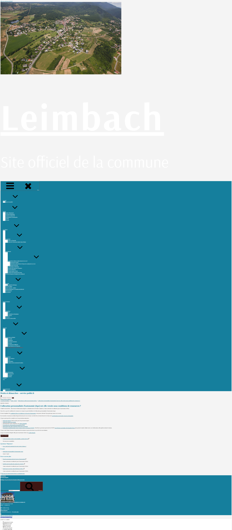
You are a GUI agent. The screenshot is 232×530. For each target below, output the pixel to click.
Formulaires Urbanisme (13, 314)
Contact (5, 378)
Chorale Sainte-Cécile (13, 271)
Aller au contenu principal (6, 1)
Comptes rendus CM (10, 215)
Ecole (9, 359)
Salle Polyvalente (9, 372)
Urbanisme (7, 311)
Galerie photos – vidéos (10, 287)
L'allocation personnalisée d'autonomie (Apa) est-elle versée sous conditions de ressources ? (59, 400)
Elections (10, 343)
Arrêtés (7, 218)
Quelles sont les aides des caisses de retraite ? (13, 463)
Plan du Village (8, 286)
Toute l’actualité (9, 201)
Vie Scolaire (8, 357)
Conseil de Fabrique (12, 284)
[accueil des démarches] (1, 396)
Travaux (7, 220)
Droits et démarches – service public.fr (14, 347)
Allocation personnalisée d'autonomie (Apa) (13, 451)
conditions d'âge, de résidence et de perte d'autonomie (23, 413)
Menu (38, 190)
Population (10, 340)
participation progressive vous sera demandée (62, 415)
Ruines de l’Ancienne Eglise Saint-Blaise (17, 242)
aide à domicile (23, 423)
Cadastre (10, 315)
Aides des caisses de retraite (9, 422)
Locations (10, 375)
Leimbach (82, 116)
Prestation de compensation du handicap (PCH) (14, 425)
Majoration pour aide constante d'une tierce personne (15, 426)
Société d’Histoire (12, 269)
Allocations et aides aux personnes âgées (27, 400)
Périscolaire (10, 361)
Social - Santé (14, 400)
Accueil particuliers (5, 400)
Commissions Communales (11, 217)
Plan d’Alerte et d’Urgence (14, 346)
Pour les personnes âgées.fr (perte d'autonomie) (14, 459)
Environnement (6, 389)
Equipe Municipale (9, 212)
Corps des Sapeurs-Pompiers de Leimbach (15, 274)
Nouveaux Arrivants (12, 341)
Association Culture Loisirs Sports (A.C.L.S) (17, 260)
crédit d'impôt (32, 432)
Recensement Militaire (13, 344)
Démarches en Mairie (10, 337)
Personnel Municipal (10, 214)
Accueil (4, 200)
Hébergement (8, 290)
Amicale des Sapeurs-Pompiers (15, 268)
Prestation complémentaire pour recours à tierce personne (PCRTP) (18, 427)
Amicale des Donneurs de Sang (15, 272)
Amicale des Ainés (14, 262)
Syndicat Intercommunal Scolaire (15, 362)
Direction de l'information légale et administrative (13, 473)
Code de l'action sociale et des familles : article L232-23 (15, 438)
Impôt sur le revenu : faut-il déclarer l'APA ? (13, 468)
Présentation (11, 373)
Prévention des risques (10, 390)
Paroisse (7, 283)
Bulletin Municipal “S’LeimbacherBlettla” (14, 289)
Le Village (5, 229)
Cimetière (7, 316)
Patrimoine (7, 239)
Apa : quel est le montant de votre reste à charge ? (14, 446)
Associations (8, 251)
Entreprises (8, 292)
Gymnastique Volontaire (13, 266)
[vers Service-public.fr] (5, 399)
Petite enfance (11, 358)
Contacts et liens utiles (10, 318)
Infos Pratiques (6, 301)
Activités (10, 376)
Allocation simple (7, 420)
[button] (6, 517)
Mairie (4, 211)
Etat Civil (10, 338)
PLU (9, 312)
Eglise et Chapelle (12, 240)
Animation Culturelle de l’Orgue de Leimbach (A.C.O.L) (22, 263)
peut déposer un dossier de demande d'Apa (65, 427)
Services (5, 327)
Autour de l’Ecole (14, 265)
